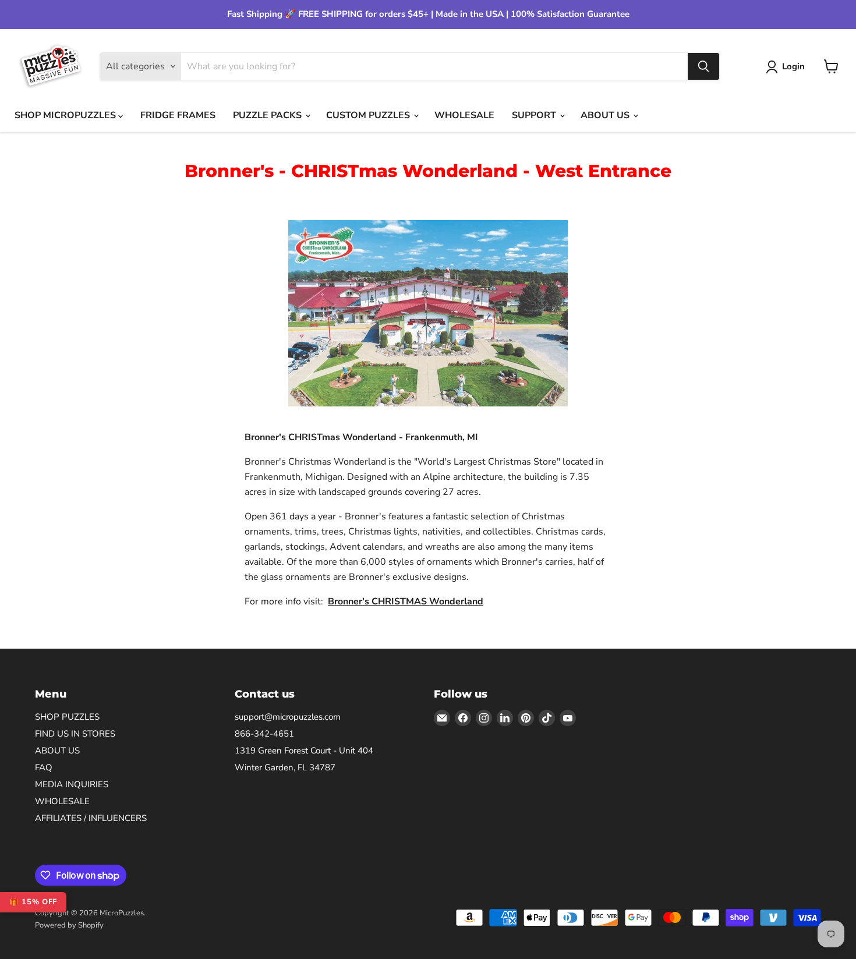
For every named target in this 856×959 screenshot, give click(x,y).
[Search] (703, 66)
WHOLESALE (464, 115)
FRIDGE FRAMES (177, 115)
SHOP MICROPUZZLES (66, 115)
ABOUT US (606, 115)
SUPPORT (535, 115)
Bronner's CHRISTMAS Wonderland (405, 601)
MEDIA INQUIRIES (71, 784)
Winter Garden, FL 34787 (285, 767)
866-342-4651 (264, 733)
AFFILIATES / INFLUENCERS (91, 818)
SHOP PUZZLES (67, 717)
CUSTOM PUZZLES (369, 115)
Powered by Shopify (69, 925)
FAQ (43, 767)
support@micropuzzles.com (288, 717)
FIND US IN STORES (75, 733)
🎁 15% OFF (33, 902)
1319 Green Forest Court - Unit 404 (304, 750)
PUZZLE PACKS (268, 115)
